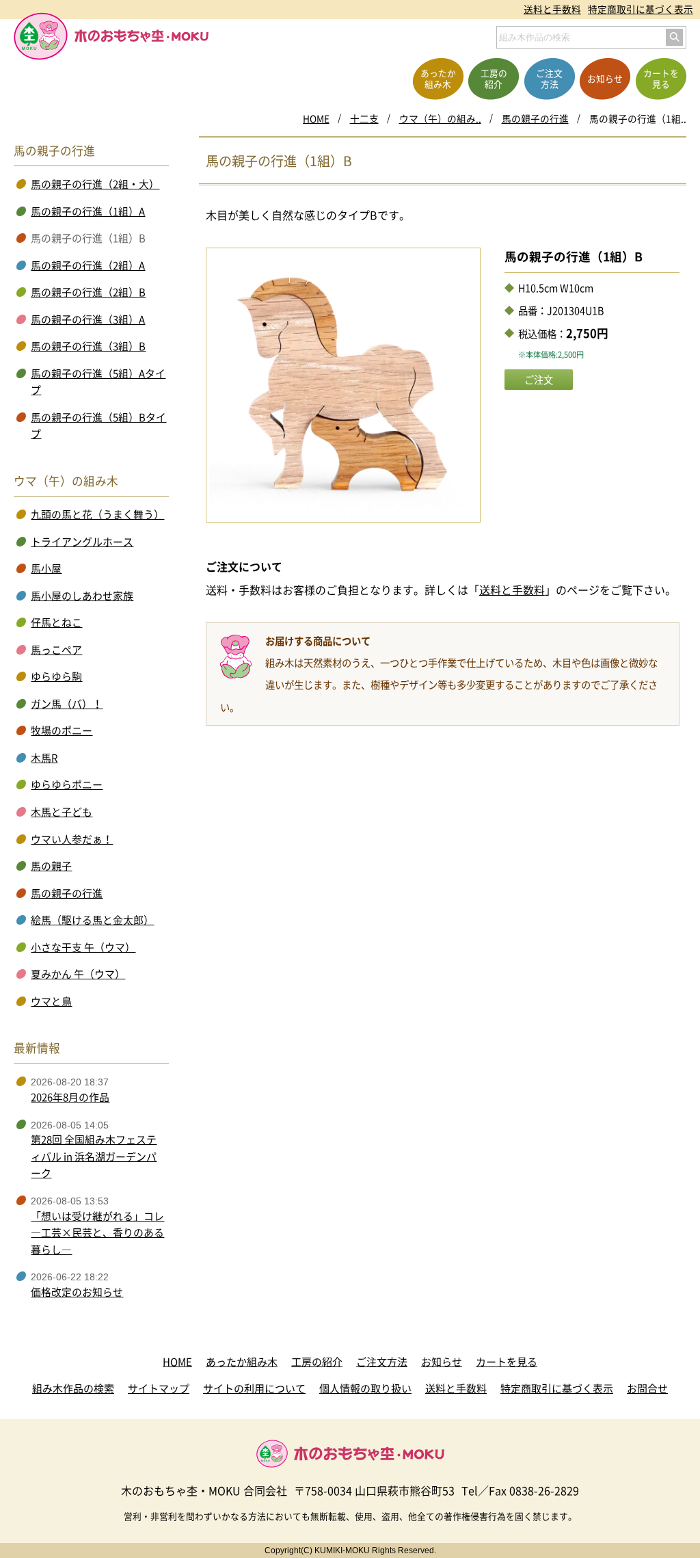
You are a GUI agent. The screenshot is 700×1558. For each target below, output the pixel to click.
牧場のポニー (61, 730)
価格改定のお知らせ (77, 1291)
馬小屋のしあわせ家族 (82, 595)
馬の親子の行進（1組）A (88, 211)
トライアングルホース (82, 541)
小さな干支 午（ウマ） (83, 947)
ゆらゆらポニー (67, 784)
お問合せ (647, 1388)
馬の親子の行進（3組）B (88, 346)
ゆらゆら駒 (56, 676)
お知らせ (441, 1361)
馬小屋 (46, 568)
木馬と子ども (61, 811)
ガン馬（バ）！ (67, 703)
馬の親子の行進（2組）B (88, 292)
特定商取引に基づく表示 (640, 9)
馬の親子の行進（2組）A (88, 265)
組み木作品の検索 (73, 1388)
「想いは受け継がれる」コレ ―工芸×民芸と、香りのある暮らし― (97, 1233)
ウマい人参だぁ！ (72, 839)
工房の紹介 (316, 1361)
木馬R (44, 757)
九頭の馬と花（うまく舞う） (97, 514)
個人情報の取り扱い (365, 1388)
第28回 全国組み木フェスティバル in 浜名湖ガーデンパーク (94, 1156)
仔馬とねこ (56, 622)
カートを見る (506, 1361)
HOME (316, 118)
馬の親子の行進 (535, 118)
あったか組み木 (242, 1361)
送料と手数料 (552, 9)
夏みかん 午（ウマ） (78, 973)
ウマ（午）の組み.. (440, 118)
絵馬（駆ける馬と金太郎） (92, 919)
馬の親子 (51, 865)
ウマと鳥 (51, 1001)
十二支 (364, 118)
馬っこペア (56, 649)
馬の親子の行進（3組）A (88, 319)
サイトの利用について (254, 1388)
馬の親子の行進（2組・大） (95, 184)
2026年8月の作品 (70, 1097)
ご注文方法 (381, 1361)
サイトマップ (158, 1388)
